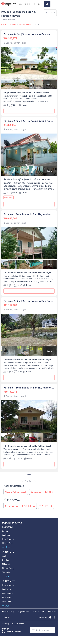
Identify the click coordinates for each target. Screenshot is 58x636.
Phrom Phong (8, 568)
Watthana (6, 535)
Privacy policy (8, 611)
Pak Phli (49, 492)
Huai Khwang (8, 539)
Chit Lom (6, 560)
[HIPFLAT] (8, 4)
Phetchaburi (7, 593)
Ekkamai (6, 564)
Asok (4, 556)
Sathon (5, 530)
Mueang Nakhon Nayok (15, 492)
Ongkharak (36, 492)
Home (3, 24)
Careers (5, 617)
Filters (52, 13)
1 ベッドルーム (11, 505)
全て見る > (6, 547)
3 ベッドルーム (46, 505)
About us (52, 611)
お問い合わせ (38, 611)
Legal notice (23, 611)
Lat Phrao (6, 589)
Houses (13, 24)
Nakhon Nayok (25, 24)
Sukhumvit (6, 601)
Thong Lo (6, 572)
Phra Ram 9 (7, 597)
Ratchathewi (7, 526)
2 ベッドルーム (28, 505)
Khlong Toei (7, 543)
